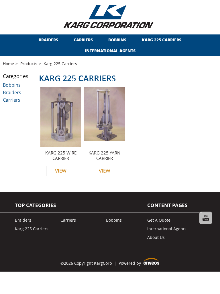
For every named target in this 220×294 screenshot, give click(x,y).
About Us (156, 237)
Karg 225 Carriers (161, 39)
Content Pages (167, 205)
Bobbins (117, 39)
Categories (15, 76)
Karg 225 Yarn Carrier (104, 155)
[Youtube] (205, 218)
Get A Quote (158, 220)
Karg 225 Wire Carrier (60, 155)
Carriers (83, 39)
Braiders (48, 39)
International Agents (110, 50)
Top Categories (35, 205)
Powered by (139, 263)
